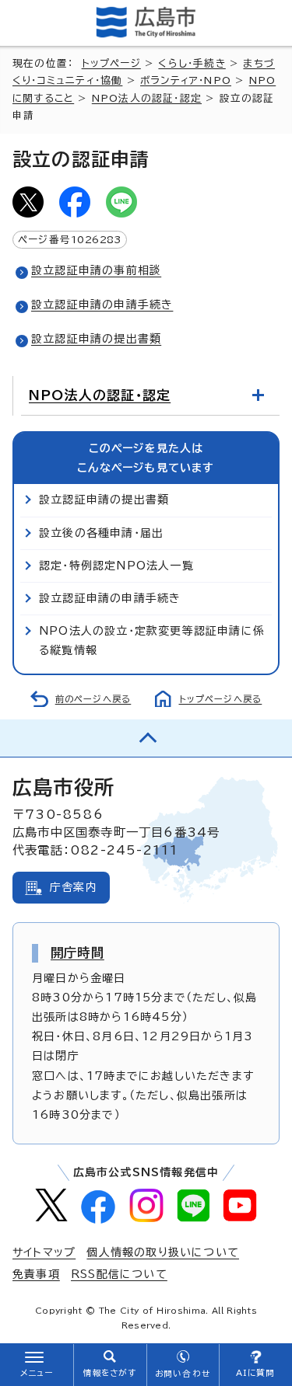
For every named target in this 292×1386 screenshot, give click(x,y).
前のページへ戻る (93, 699)
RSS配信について (119, 1274)
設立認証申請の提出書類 (96, 338)
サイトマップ (44, 1252)
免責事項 (36, 1274)
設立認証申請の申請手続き (102, 304)
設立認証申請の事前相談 (96, 270)
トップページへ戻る (220, 699)
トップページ (111, 63)
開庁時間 (77, 952)
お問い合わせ (182, 1373)
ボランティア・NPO (185, 80)
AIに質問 (256, 1373)
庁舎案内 (73, 887)
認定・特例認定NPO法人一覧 (116, 565)
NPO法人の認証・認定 (147, 98)
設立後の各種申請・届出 (101, 533)
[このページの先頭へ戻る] (146, 738)
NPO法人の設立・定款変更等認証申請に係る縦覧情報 (152, 640)
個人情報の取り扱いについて (162, 1252)
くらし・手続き (191, 63)
